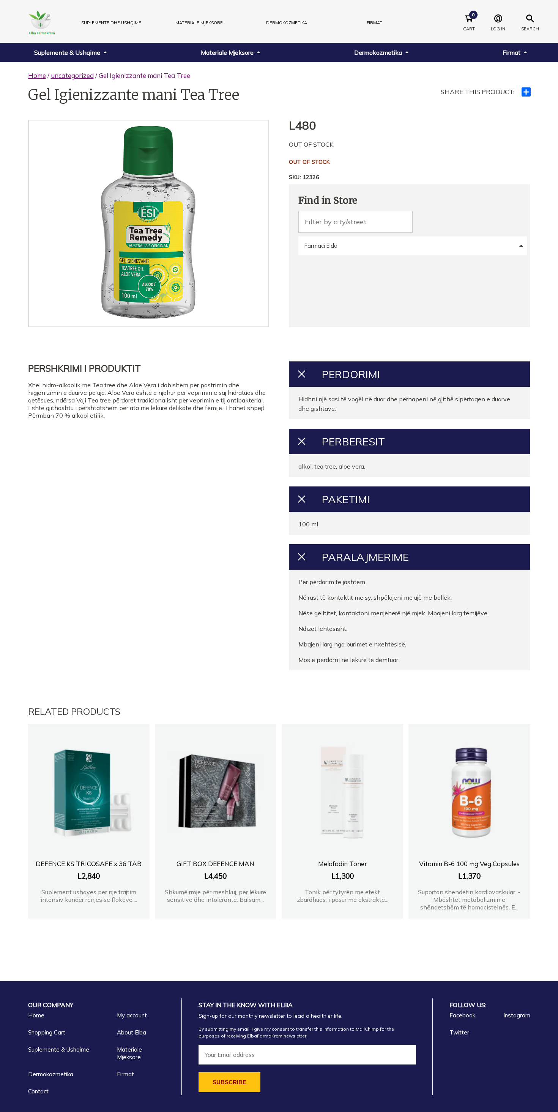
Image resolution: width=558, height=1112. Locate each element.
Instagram (516, 1015)
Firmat (374, 23)
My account (132, 1015)
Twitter (459, 1032)
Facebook (462, 1015)
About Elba (131, 1032)
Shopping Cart (46, 1032)
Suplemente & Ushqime (67, 52)
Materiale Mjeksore (227, 52)
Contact (38, 1091)
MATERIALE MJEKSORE (199, 23)
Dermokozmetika (378, 52)
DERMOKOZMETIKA (286, 23)
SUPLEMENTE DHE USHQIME (111, 23)
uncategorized (72, 75)
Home (37, 75)
